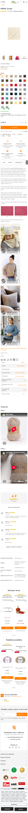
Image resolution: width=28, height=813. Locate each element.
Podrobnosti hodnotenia (18, 11)
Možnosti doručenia (6, 113)
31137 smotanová (19, 668)
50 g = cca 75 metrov (19, 376)
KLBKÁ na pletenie (20, 365)
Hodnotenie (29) (18, 162)
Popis (4, 162)
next (27, 611)
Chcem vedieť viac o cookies (16, 801)
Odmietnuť (7, 809)
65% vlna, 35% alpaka (19, 372)
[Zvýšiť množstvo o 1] (25, 122)
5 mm (25, 380)
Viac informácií (4, 69)
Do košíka (14, 127)
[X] (13, 747)
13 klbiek (24, 389)
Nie (23, 393)
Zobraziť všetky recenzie (14, 547)
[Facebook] (9, 747)
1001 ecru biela (6, 667)
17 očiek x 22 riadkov (22, 385)
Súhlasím (21, 809)
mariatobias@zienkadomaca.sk (15, 737)
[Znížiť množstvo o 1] (21, 122)
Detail (7, 628)
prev (1, 611)
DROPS (26, 131)
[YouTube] (19, 747)
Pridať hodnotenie (14, 507)
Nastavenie (14, 804)
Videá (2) (10, 162)
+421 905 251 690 (15, 739)
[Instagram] (16, 747)
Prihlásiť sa (22, 714)
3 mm (6, 617)
